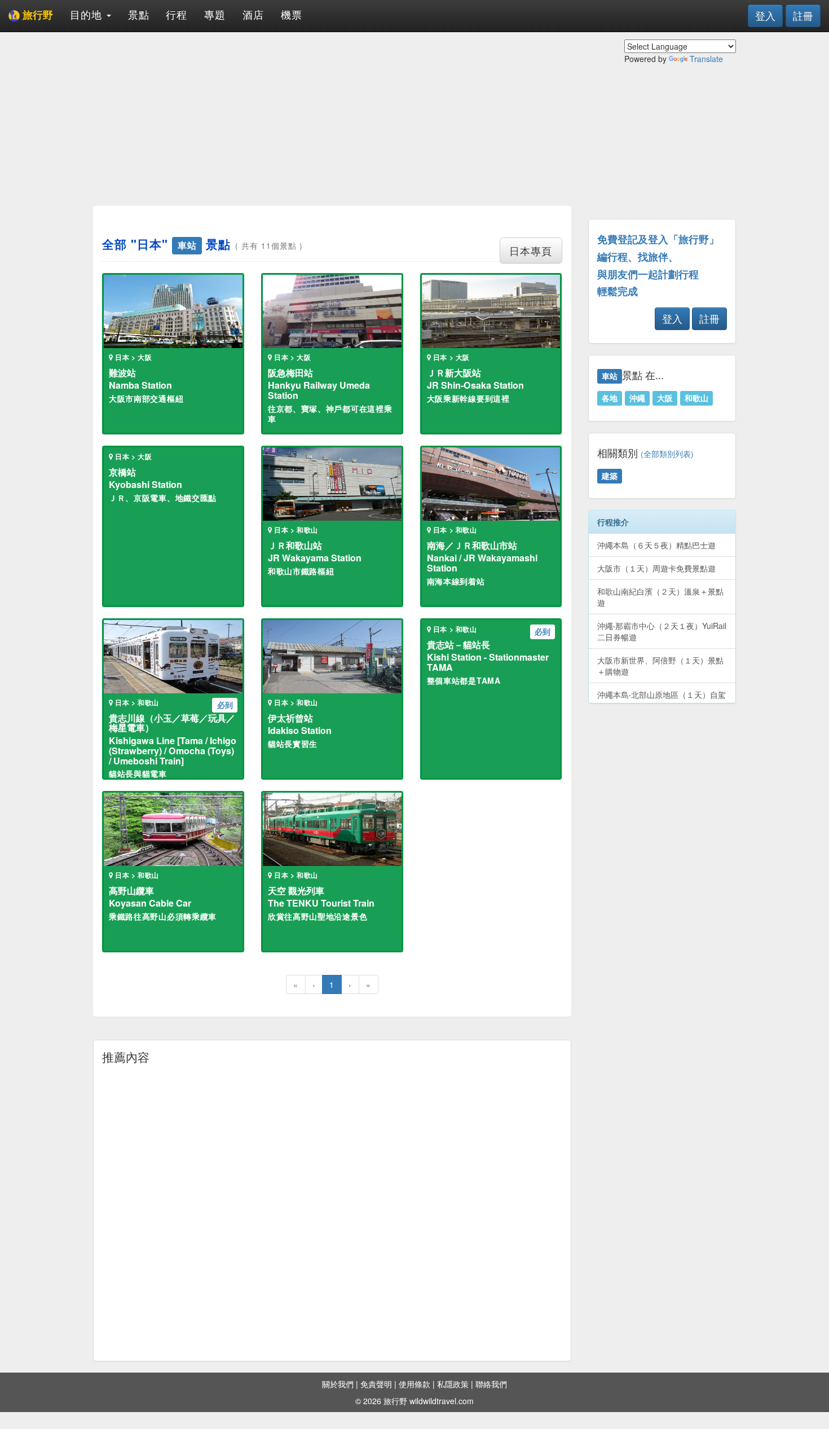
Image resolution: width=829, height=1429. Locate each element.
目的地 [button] (87, 14)
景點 (138, 14)
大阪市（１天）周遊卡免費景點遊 (656, 568)
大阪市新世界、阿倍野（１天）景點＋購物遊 (660, 665)
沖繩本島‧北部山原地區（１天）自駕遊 (661, 700)
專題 (215, 14)
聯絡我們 (491, 1384)
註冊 (803, 15)
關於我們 (338, 1384)
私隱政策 (453, 1384)
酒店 (253, 14)
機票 (291, 14)
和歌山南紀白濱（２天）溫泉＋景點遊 (660, 597)
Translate (706, 58)
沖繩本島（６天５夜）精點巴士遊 (656, 545)
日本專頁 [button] (530, 250)
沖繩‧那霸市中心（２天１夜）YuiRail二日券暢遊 (661, 631)
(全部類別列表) (667, 454)
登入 (765, 15)
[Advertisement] (332, 118)
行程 (176, 14)
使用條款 (414, 1384)
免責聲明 (376, 1384)
